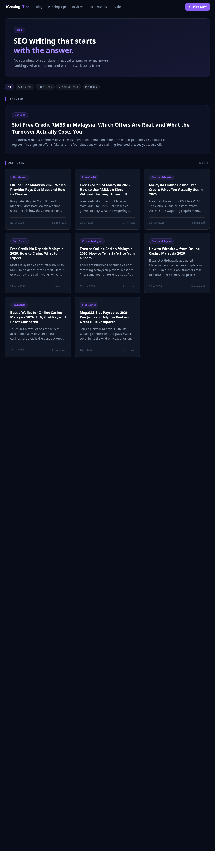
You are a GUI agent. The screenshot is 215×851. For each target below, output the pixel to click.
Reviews (77, 7)
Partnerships (98, 7)
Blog (39, 7)
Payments (91, 87)
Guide (116, 7)
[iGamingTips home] (18, 6)
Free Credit (45, 87)
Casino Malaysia (68, 87)
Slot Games (25, 87)
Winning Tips (57, 7)
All (9, 87)
